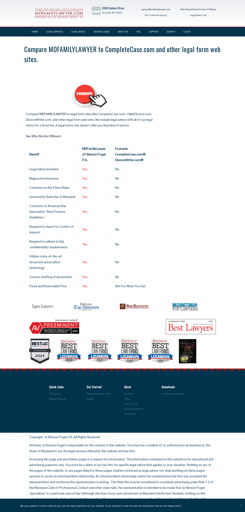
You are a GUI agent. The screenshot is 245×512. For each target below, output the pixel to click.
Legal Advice (78, 31)
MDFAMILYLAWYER (53, 114)
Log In (186, 31)
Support (153, 31)
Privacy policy (211, 506)
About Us (123, 31)
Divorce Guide (102, 31)
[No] (240, 505)
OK (190, 506)
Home (35, 31)
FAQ (138, 31)
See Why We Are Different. (43, 136)
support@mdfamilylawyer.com (155, 9)
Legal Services (54, 31)
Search (171, 31)
